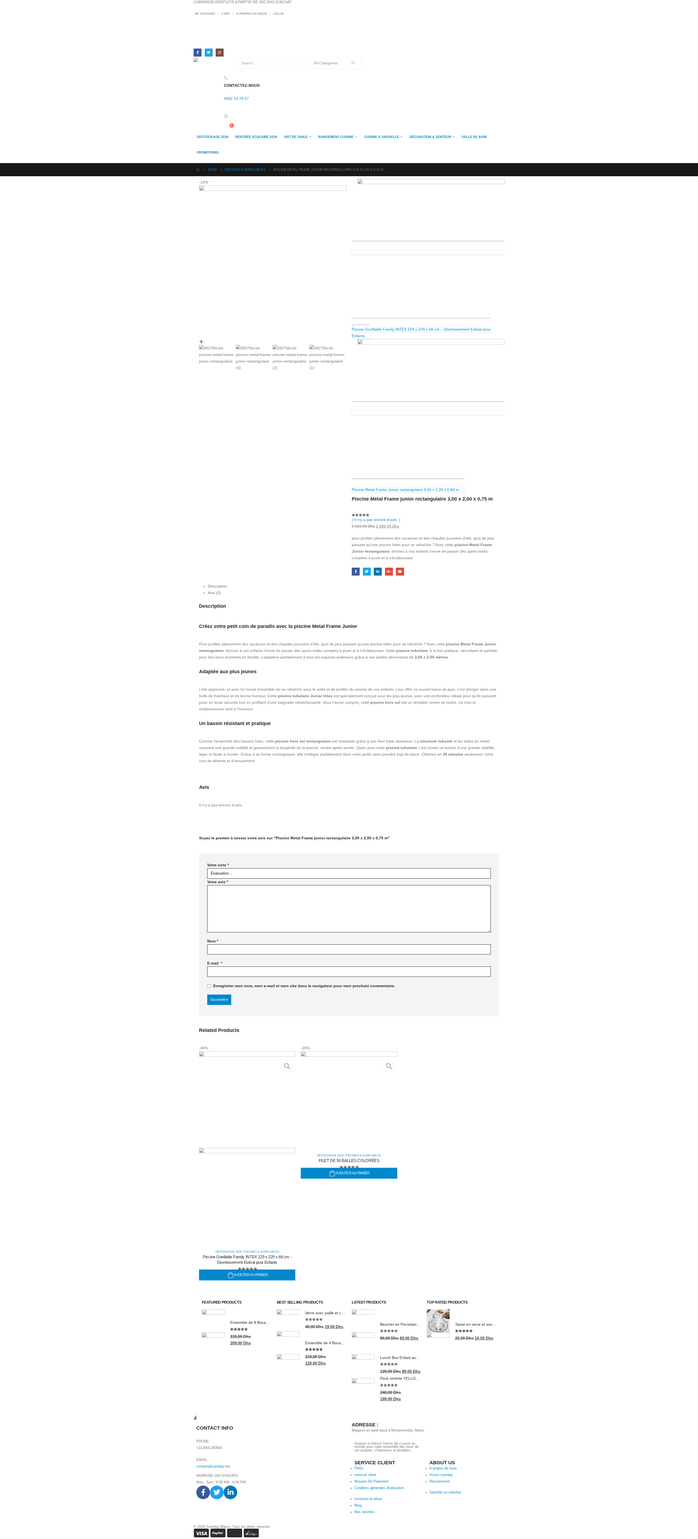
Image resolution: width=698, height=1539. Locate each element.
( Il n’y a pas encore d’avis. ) (376, 519)
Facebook (356, 572)
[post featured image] (349, 1099)
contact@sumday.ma (213, 1466)
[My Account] (226, 116)
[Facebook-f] (203, 1492)
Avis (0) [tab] (214, 593)
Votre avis (217, 882)
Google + (389, 572)
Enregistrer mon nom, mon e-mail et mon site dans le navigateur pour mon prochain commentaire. (304, 986)
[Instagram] (220, 52)
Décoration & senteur (430, 137)
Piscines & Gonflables (261, 1251)
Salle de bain (474, 137)
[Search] (353, 63)
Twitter (367, 572)
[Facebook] (197, 52)
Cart (226, 13)
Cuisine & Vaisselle (381, 137)
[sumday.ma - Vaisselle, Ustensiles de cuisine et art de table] (209, 64)
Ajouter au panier (250, 1275)
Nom (212, 941)
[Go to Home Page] (198, 169)
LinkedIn (378, 572)
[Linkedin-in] (230, 1492)
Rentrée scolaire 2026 (256, 137)
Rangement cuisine (336, 137)
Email (400, 572)
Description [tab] (217, 586)
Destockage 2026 (212, 137)
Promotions (208, 152)
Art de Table (296, 137)
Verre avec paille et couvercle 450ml (336, 1313)
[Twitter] (209, 52)
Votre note (218, 865)
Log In (278, 13)
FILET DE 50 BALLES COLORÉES (349, 1160)
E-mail (214, 963)
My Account (205, 13)
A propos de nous (251, 13)
